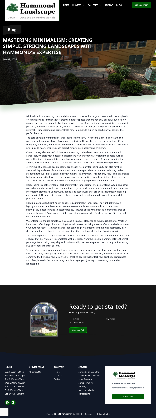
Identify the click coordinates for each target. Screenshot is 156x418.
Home (66, 5)
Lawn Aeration (85, 379)
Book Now (128, 396)
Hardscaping (84, 393)
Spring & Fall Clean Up (88, 372)
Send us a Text (141, 5)
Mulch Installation (86, 390)
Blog (119, 5)
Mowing (82, 386)
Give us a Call (78, 330)
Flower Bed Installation (89, 375)
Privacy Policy (103, 414)
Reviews (109, 5)
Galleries (58, 375)
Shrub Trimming (85, 383)
